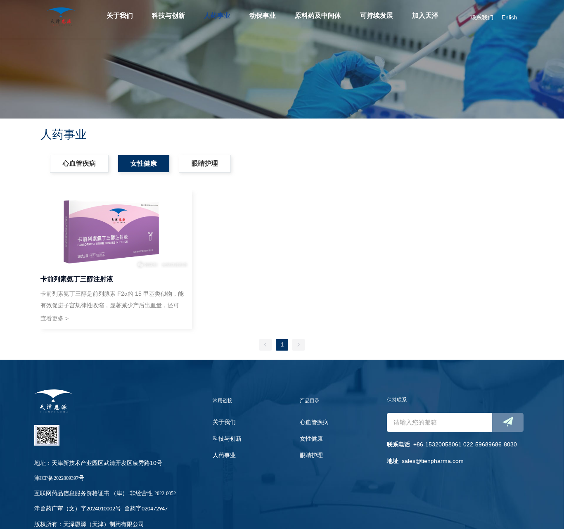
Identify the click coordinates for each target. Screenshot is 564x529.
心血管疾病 (314, 422)
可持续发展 (376, 15)
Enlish (509, 17)
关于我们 (120, 15)
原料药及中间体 (318, 15)
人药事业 (217, 15)
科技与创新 (168, 15)
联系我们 (481, 17)
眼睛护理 (311, 455)
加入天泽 (425, 15)
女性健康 (311, 438)
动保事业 (262, 15)
